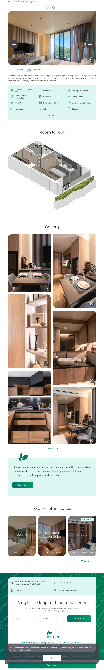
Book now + (22, 485)
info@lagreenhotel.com (67, 590)
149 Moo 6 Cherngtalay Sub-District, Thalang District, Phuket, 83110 (30, 582)
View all (86, 561)
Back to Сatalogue (24, 1)
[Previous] (14, 44)
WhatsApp (19, 590)
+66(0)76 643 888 (65, 583)
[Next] (90, 44)
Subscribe (79, 618)
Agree (52, 658)
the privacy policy (24, 650)
